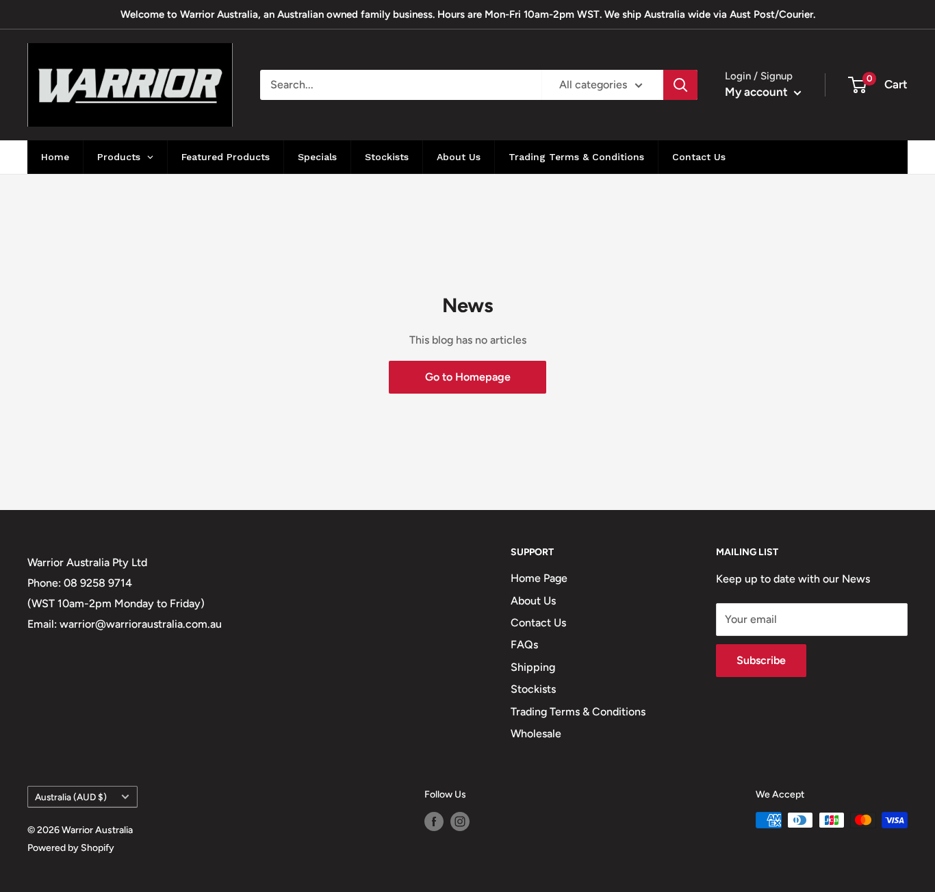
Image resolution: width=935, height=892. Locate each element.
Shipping (533, 667)
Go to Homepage (468, 376)
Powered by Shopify (70, 848)
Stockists (533, 689)
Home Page (539, 578)
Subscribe (761, 660)
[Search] (680, 85)
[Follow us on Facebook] (434, 821)
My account (758, 92)
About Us (533, 600)
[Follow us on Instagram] (460, 821)
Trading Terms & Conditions (578, 711)
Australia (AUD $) (71, 796)
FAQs (524, 644)
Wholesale (536, 733)
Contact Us (538, 622)
